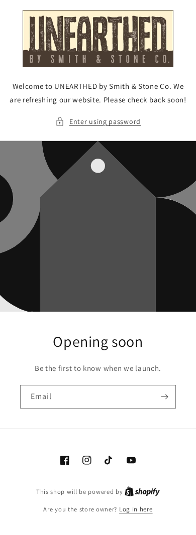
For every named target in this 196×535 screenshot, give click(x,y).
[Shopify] (142, 491)
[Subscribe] (164, 397)
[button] (98, 121)
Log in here (136, 509)
